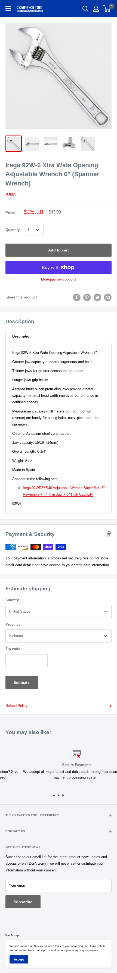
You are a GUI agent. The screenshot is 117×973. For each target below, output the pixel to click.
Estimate (22, 682)
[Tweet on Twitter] (97, 297)
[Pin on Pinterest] (87, 297)
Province (12, 624)
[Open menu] (8, 8)
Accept (19, 959)
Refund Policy (16, 706)
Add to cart (58, 250)
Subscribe (23, 902)
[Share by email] (108, 297)
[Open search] (85, 9)
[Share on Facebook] (77, 297)
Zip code (12, 649)
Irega (10, 195)
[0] (107, 8)
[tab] (21, 336)
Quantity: (13, 230)
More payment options (58, 279)
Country (12, 600)
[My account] (96, 9)
